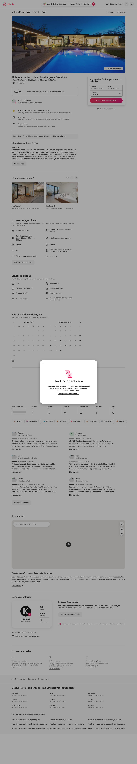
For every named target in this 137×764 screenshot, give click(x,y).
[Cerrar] (43, 363)
